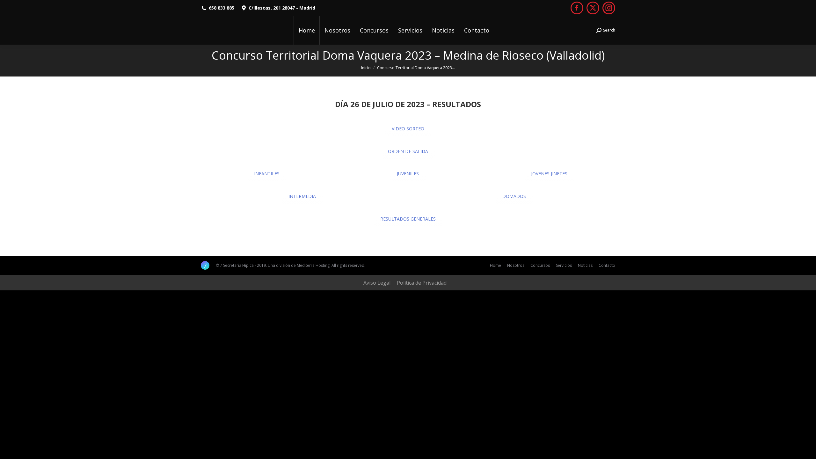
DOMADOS (514, 196)
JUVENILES (408, 174)
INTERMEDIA (302, 196)
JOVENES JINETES (549, 174)
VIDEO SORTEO (408, 129)
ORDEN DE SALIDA (408, 151)
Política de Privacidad (422, 282)
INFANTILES (267, 174)
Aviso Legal (376, 282)
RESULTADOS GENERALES (408, 219)
